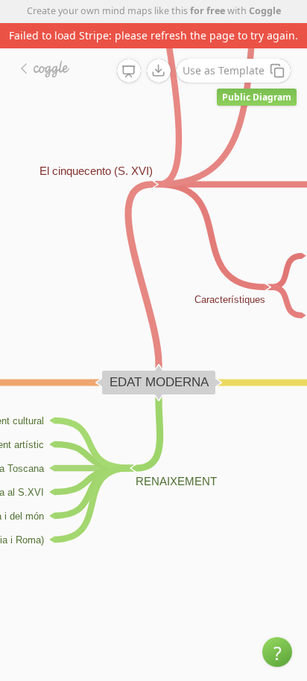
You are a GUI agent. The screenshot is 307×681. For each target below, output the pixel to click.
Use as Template (224, 70)
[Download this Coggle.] (159, 71)
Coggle (265, 10)
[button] (277, 652)
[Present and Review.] (129, 71)
